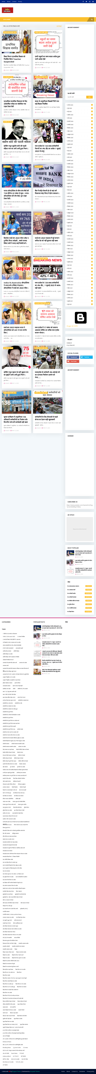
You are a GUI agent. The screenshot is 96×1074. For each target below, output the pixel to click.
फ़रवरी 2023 (80, 239)
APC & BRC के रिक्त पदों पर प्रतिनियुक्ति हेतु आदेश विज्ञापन (15, 1039)
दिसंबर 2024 (80, 167)
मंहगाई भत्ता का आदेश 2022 (8, 839)
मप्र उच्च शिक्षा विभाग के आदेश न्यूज (10, 862)
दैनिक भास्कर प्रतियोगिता (8, 798)
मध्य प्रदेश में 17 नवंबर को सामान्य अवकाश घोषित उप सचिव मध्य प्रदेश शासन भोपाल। (47, 330)
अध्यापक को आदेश (23, 662)
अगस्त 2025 (79, 141)
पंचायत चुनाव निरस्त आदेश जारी (9, 804)
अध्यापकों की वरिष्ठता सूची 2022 (9, 671)
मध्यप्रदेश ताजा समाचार (7, 851)
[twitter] (86, 1)
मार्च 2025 (80, 157)
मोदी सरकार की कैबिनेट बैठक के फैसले (10, 903)
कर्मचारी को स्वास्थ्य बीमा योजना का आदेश (11, 735)
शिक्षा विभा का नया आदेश (20, 969)
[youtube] (73, 361)
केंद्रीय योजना (20, 752)
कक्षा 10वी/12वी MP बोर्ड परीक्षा (9, 694)
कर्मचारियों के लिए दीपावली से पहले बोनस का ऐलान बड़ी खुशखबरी (46, 418)
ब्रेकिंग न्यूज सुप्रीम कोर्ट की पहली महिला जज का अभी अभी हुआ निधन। (16, 147)
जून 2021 (80, 304)
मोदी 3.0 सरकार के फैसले (8, 900)
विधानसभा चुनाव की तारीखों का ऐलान (10, 940)
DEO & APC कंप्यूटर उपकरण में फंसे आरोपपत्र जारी (13, 1050)
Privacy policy (90, 1071)
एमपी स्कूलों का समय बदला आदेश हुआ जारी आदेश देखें (47, 57)
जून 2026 (79, 108)
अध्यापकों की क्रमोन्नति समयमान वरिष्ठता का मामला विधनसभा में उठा (16, 669)
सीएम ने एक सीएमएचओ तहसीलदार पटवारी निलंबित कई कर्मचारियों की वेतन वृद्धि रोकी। (51, 670)
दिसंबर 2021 (80, 285)
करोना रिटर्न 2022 (21, 697)
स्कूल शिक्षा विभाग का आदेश (8, 1021)
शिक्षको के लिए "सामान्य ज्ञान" (18, 955)
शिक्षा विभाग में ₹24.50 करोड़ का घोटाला (11, 995)
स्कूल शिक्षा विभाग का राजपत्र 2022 (10, 1024)
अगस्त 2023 (80, 219)
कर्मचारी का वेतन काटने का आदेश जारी (10, 732)
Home (3, 1)
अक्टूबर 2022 (80, 252)
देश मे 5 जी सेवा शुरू (7, 793)
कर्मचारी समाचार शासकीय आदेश (18, 743)
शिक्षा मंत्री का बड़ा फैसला (8, 969)
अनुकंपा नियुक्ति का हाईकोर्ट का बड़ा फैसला (11, 680)
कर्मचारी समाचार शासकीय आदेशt (9, 746)
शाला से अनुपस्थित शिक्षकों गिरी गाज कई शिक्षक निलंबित (47, 102)
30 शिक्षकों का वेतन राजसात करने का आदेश (12, 642)
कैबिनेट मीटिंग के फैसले (78, 600)
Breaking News (78, 586)
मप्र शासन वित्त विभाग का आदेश (9, 879)
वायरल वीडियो (17, 937)
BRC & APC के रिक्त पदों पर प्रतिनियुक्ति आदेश (13, 1044)
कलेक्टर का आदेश (22, 746)
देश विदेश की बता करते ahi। (19, 793)
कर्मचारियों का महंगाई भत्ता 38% (9, 706)
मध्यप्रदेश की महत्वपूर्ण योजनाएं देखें (10, 845)
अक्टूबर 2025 (80, 134)
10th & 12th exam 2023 (9, 636)
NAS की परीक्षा (25, 1059)
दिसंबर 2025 (79, 128)
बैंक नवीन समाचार (6, 833)
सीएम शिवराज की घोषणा (22, 1015)
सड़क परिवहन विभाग (21, 1004)
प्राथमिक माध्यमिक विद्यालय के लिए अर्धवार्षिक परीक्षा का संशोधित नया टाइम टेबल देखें (15, 104)
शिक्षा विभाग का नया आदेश (21, 984)
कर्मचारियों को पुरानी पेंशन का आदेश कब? (11, 720)
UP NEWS (5, 1065)
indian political (7, 1056)
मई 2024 (80, 190)
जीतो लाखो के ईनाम (7, 781)
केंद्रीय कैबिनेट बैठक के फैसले (9, 752)
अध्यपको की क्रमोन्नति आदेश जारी (10, 662)
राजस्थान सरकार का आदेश (8, 917)
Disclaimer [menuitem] (6, 19)
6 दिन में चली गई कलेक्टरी (8, 648)
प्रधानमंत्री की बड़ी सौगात (17, 813)
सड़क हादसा (5, 1007)
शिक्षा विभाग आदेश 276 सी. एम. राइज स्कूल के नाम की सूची (15, 978)
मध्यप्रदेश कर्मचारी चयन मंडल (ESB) (10, 842)
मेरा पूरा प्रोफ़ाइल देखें (70, 345)
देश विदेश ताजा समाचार (18, 796)
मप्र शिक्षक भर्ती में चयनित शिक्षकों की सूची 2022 (12, 882)
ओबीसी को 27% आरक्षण (23, 688)
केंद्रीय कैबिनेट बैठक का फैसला (22, 749)
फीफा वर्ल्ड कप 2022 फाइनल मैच (21, 824)
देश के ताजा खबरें (22, 790)
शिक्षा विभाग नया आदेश (7, 992)
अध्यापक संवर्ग (78, 590)
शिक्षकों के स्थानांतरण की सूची (9, 963)
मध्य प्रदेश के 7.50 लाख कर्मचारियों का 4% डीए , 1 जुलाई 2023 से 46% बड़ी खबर (47, 285)
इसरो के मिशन (17, 683)
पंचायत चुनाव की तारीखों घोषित (19, 801)
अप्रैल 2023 (80, 232)
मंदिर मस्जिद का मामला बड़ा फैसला (9, 836)
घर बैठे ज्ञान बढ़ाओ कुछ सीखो (8, 772)
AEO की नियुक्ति (6, 1036)
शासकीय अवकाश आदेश (23, 943)
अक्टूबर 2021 (80, 291)
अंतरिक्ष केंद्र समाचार (7, 651)
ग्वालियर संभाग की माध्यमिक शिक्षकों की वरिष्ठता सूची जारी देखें (15, 769)
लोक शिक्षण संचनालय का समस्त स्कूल (10, 926)
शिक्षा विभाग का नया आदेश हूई (9, 987)
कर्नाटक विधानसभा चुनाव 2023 (9, 700)
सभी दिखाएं (59, 26)
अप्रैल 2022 (79, 271)
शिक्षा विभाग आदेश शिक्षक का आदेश (10, 981)
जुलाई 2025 (79, 144)
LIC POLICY (16, 1056)
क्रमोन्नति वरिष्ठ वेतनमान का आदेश (10, 764)
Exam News (14, 1053)
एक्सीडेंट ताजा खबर (7, 688)
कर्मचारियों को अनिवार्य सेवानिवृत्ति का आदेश (11, 714)
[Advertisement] (81, 58)
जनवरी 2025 (80, 164)
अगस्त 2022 (79, 258)
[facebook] (83, 1)
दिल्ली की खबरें (23, 787)
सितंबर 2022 (80, 255)
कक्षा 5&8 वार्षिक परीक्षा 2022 (9, 697)
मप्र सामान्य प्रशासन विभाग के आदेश (10, 885)
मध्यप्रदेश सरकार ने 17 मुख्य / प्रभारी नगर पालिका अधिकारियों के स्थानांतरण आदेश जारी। (83, 570)
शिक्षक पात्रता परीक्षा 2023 (8, 952)
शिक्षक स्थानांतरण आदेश (21, 952)
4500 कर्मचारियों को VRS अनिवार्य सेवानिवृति (12, 645)
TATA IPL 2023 (19, 1062)
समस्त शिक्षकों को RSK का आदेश (9, 1010)
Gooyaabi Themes (35, 1071)
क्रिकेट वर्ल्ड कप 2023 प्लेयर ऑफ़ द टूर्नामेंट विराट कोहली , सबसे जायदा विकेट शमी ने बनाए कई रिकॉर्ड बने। (16, 240)
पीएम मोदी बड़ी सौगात (17, 807)
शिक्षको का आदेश (6, 955)
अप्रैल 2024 (80, 193)
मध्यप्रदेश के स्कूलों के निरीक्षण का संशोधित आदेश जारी (14, 848)
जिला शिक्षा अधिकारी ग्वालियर (19, 778)
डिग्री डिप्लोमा (15, 787)
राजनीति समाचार (78, 608)
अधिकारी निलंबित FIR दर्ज (8, 659)
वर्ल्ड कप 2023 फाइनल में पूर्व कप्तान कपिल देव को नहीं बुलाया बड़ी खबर (47, 239)
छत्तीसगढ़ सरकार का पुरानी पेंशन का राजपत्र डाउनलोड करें (14, 775)
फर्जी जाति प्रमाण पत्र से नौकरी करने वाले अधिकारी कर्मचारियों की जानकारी (16, 822)
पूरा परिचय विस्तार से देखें (19, 810)
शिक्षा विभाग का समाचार (21, 987)
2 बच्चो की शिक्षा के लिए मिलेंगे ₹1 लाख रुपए (11, 639)
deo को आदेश (6, 1053)
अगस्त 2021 (80, 298)
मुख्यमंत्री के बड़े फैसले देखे (20, 894)
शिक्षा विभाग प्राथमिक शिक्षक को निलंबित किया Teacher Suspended (14, 59)
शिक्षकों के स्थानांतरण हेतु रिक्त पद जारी (11, 966)
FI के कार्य (22, 1053)
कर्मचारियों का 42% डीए (8, 703)
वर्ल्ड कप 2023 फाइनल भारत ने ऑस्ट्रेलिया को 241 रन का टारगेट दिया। (15, 330)
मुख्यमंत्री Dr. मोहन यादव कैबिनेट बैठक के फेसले (12, 897)
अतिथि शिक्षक (16, 651)
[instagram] (89, 1)
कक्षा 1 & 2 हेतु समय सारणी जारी (9, 691)
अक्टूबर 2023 (80, 213)
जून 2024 (80, 186)
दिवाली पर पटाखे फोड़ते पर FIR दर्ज (10, 790)
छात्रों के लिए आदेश (7, 778)
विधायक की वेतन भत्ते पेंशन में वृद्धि (9, 943)
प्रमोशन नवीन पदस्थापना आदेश (9, 819)
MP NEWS (23, 1056)
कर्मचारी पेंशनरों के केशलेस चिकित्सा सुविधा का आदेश (13, 738)
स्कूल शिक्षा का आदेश (18, 1018)
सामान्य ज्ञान (5, 1013)
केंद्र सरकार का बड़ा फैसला (8, 749)
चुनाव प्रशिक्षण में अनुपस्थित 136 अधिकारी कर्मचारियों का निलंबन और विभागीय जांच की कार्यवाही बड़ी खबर (16, 419)
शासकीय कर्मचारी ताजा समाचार (18, 946)
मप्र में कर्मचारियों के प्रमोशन (21, 877)
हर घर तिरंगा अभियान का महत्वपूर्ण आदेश (11, 1030)
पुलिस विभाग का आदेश (7, 810)
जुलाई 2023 (80, 222)
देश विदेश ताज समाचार (7, 796)
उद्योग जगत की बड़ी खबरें (17, 686)
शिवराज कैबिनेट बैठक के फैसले (9, 1001)
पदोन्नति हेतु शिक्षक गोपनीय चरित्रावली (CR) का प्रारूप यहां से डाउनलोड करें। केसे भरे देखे (83, 553)
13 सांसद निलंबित (21, 636)
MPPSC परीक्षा (6, 1059)
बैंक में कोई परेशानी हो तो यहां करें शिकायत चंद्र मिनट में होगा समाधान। (47, 191)
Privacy (20, 1)
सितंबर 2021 (80, 294)
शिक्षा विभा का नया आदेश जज (9, 972)
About (8, 1)
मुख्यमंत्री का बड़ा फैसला (8, 894)
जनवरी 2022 (79, 281)
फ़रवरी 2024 (80, 200)
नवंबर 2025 (79, 131)
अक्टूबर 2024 (80, 173)
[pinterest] (93, 1)
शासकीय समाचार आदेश (7, 949)
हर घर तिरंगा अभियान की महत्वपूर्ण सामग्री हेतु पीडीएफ (13, 1033)
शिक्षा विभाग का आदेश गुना (8, 984)
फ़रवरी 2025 (79, 160)
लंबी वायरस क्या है (17, 920)
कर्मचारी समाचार (78, 597)
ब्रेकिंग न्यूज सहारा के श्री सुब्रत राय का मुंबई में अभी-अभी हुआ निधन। (16, 373)
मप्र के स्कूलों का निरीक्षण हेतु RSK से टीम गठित (12, 868)
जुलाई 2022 (80, 262)
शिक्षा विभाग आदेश (6, 975)
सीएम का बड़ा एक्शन (14, 1013)
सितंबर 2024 (80, 177)
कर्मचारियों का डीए (18, 703)
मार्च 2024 (80, 196)
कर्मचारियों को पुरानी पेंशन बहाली (9, 726)
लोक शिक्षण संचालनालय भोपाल (9, 932)
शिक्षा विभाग (78, 611)
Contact (14, 1)
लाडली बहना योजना (7, 923)
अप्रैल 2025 (80, 154)
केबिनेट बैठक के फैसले (7, 758)
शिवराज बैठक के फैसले (22, 1001)
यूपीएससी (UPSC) (24, 908)
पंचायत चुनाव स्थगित (22, 804)
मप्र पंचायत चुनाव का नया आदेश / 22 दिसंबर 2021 (13, 874)
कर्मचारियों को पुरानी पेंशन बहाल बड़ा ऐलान (11, 723)
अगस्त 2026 (79, 105)
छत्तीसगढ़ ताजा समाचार (21, 772)
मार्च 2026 (79, 118)
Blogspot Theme (16, 1071)
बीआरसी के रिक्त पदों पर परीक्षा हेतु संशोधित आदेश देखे (14, 830)
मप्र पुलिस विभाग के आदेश (8, 877)
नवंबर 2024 (80, 170)
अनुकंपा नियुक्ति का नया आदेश (9, 677)
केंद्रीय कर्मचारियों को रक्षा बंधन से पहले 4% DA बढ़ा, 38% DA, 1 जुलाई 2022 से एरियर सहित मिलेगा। (52, 662)
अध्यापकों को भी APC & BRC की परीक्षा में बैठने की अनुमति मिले (16, 674)
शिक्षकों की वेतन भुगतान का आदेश (19, 958)
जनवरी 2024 (80, 203)
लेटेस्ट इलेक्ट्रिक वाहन (17, 923)
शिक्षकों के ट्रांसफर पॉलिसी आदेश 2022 (11, 960)
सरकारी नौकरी (21, 1010)
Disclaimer (82, 1071)
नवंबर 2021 (80, 288)
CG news (25, 1047)
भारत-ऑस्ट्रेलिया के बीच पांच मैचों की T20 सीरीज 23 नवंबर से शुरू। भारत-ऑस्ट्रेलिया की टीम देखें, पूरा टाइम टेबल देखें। (16, 194)
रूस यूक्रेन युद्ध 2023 (7, 920)
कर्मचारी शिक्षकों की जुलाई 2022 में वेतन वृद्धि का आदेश (14, 741)
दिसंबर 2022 (80, 245)
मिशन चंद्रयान (19, 891)
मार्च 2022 (79, 275)
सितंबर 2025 (79, 137)
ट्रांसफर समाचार (6, 787)
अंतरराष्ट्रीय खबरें (19, 648)
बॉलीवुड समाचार (15, 833)
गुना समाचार (12, 767)
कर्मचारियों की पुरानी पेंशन (8, 712)
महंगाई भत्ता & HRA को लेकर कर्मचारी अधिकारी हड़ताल (14, 888)
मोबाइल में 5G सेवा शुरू (7, 905)
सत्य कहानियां (13, 1007)
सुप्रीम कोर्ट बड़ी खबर (7, 1018)
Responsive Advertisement (79, 529)
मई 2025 (80, 151)
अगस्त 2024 (80, 180)
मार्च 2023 (80, 235)
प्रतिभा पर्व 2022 (6, 813)
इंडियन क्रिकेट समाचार (7, 683)
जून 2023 (80, 226)
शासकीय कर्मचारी (6, 946)
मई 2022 (79, 268)
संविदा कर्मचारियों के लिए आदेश (9, 1004)
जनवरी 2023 (80, 242)
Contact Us (75, 1071)
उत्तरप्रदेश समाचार (6, 686)
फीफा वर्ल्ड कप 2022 (7, 824)
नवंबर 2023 (80, 209)
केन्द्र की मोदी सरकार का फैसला (9, 755)
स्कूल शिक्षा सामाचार (24, 1024)
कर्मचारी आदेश (78, 593)
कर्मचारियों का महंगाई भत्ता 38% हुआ (10, 709)
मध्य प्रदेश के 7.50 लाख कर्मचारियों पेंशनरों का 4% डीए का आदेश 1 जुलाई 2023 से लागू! (47, 148)
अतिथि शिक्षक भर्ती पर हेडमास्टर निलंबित (11, 657)
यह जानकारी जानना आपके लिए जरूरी (10, 908)
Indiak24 (7, 70)
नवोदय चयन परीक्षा (6, 801)
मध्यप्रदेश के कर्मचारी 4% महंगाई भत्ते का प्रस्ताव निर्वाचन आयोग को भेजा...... (47, 375)
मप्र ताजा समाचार (6, 871)
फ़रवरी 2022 (79, 278)
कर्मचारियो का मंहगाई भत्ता (23, 700)
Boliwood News (7, 1042)
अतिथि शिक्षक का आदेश (7, 654)
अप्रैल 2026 (79, 115)
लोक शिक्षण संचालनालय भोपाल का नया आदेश (12, 934)
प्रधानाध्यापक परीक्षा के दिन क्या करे (10, 816)
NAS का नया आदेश (15, 1059)
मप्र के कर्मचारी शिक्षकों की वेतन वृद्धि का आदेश (12, 865)
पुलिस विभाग (78, 604)
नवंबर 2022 (80, 249)
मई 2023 (80, 229)
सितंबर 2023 (80, 216)
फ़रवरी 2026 (79, 121)
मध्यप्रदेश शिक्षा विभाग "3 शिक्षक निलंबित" (11, 856)
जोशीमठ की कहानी (17, 781)
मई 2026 (79, 111)
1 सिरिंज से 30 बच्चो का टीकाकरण (10, 633)
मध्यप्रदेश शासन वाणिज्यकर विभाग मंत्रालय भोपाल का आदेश (15, 853)
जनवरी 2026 (80, 124)
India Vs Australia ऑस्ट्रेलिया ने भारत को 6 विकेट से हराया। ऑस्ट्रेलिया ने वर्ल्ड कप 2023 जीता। (16, 285)
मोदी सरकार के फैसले (25, 903)
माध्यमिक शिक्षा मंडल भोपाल (8, 891)
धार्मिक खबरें (18, 798)
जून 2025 (80, 147)
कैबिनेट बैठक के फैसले (18, 758)
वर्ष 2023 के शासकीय (7, 937)
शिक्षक (16, 949)
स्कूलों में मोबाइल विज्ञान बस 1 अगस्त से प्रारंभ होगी (13, 1027)
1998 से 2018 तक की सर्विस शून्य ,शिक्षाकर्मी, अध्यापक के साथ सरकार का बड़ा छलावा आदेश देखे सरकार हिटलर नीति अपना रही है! (52, 653)
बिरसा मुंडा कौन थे (6, 827)
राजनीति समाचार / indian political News (12, 914)
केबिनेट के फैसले (21, 755)
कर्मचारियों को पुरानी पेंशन (8, 717)
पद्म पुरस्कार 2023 (7, 807)
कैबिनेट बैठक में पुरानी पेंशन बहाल (9, 761)
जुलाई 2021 (80, 301)
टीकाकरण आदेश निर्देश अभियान (9, 784)
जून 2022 (79, 265)
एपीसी (14, 688)
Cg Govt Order (17, 1047)
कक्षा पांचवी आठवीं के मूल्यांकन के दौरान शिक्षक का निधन (83, 561)
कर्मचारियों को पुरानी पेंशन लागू (9, 729)
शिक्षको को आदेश (6, 958)
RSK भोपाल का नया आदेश (8, 1062)
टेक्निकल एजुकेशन (22, 784)
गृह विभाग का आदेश (21, 767)
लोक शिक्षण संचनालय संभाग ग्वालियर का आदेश (12, 929)
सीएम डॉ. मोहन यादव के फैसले (9, 1015)
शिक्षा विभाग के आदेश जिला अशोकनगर (10, 989)
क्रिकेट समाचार (22, 764)
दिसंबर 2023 (80, 206)
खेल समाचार (5, 767)
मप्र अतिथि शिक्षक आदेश (8, 859)
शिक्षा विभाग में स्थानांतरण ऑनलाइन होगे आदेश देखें (13, 998)
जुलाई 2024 (80, 183)
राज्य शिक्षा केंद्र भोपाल (20, 917)
